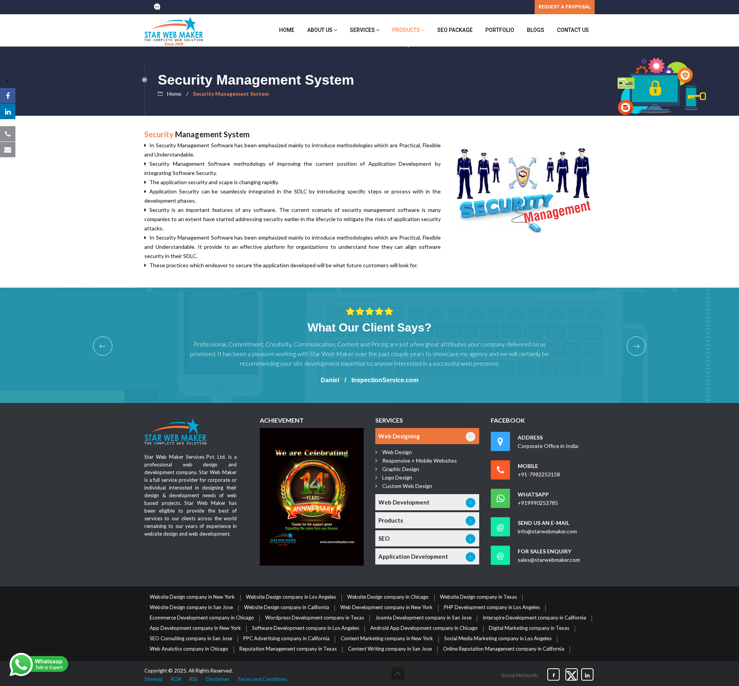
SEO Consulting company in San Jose (191, 638)
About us (320, 30)
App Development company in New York (195, 628)
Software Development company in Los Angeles (305, 628)
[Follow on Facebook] (7, 95)
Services (363, 30)
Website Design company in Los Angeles (291, 597)
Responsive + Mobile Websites (419, 460)
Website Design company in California (286, 607)
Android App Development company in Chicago (424, 628)
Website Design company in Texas (478, 597)
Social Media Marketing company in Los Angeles (498, 638)
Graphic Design (400, 469)
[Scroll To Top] (397, 673)
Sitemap (153, 679)
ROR (176, 679)
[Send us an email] (7, 149)
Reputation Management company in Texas (288, 649)
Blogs (535, 30)
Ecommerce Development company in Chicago (202, 618)
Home (286, 30)
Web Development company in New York (386, 607)
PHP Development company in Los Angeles (492, 607)
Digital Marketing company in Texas (529, 628)
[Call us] (7, 134)
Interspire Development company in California (534, 618)
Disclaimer (217, 679)
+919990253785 (538, 503)
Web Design (397, 452)
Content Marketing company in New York (387, 638)
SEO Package (455, 30)
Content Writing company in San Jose (390, 649)
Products (406, 30)
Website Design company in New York (192, 597)
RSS (193, 679)
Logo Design (397, 477)
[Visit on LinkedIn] (7, 111)
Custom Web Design (407, 486)
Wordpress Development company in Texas (314, 618)
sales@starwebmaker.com (549, 560)
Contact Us (573, 30)
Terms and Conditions (262, 679)
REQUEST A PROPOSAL (564, 7)
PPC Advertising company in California (286, 638)
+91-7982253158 (539, 474)
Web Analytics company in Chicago (189, 649)
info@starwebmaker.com (547, 531)
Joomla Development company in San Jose (423, 618)
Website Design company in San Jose (191, 607)
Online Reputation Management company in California (503, 649)
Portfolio (499, 30)
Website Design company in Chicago (388, 597)
